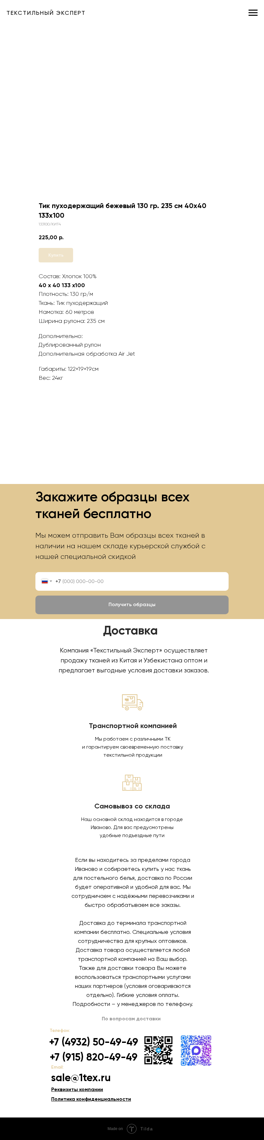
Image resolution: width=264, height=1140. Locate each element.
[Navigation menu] (253, 13)
